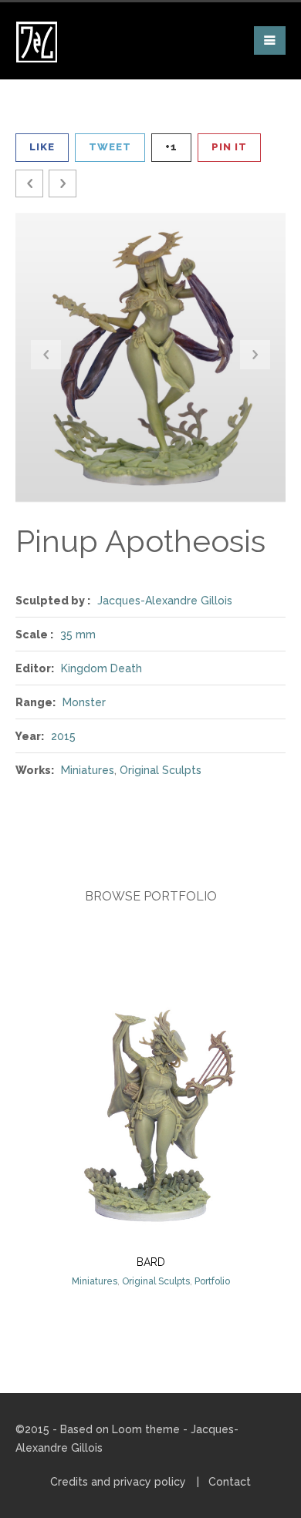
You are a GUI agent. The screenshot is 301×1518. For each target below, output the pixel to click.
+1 (171, 147)
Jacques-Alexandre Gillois (164, 600)
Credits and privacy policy (118, 1482)
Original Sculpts (160, 770)
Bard (151, 1262)
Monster (84, 702)
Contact (229, 1482)
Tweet (110, 147)
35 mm (78, 634)
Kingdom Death (101, 668)
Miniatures (87, 770)
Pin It (229, 147)
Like (42, 147)
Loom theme (146, 1429)
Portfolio (212, 1281)
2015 (63, 736)
